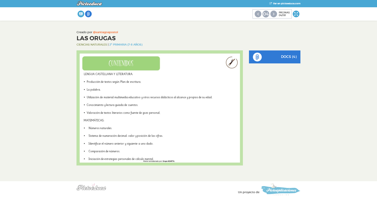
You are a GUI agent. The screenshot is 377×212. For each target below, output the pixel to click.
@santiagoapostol (105, 32)
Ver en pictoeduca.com (286, 3)
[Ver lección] (81, 14)
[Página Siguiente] (273, 14)
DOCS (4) (288, 57)
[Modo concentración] (296, 14)
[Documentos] (88, 14)
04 (266, 14)
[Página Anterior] (258, 14)
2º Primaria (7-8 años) (125, 44)
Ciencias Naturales (92, 44)
